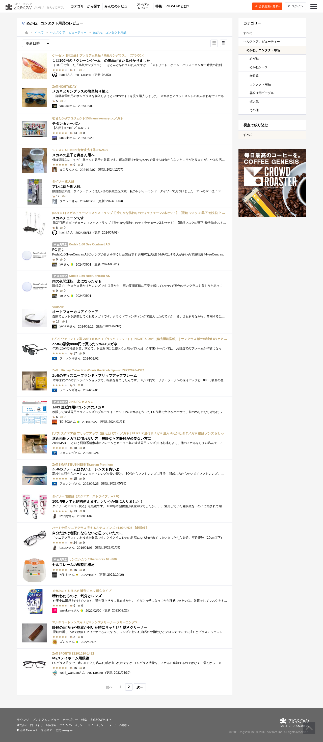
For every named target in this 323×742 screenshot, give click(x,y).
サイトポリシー (97, 725)
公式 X (47, 730)
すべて (248, 33)
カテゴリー (70, 720)
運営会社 (22, 725)
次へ (140, 687)
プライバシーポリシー (72, 725)
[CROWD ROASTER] (272, 182)
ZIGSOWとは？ (101, 720)
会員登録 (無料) (269, 6)
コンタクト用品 (260, 84)
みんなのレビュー (117, 6)
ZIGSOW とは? (177, 6)
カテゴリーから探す (85, 6)
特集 (158, 6)
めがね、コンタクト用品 (263, 50)
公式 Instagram (64, 730)
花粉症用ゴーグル (262, 93)
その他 (254, 110)
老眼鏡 (254, 76)
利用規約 (51, 725)
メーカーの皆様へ (119, 725)
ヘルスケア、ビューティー (262, 41)
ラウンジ (23, 720)
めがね (254, 58)
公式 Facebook (28, 730)
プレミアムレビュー (143, 6)
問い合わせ (36, 725)
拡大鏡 (254, 101)
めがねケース (259, 67)
